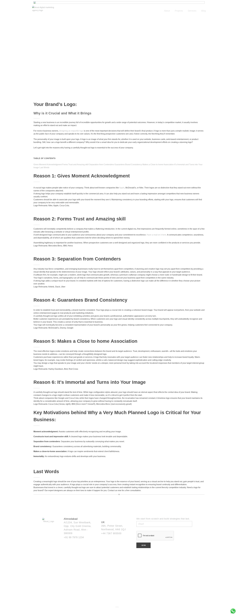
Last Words (44, 167)
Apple (121, 188)
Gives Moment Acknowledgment (47, 164)
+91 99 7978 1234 (74, 537)
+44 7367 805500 (111, 533)
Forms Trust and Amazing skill (75, 164)
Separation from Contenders (101, 164)
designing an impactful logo (71, 131)
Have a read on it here (156, 235)
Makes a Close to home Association (158, 164)
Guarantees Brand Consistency (128, 164)
